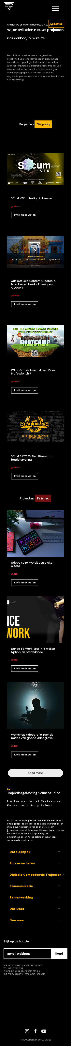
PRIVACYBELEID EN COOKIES (35, 1039)
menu (55, 9)
